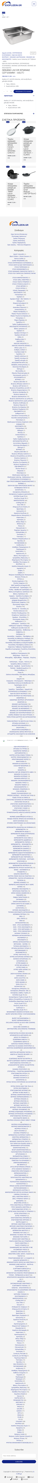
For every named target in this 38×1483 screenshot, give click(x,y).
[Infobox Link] (19, 741)
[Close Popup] (37, 738)
